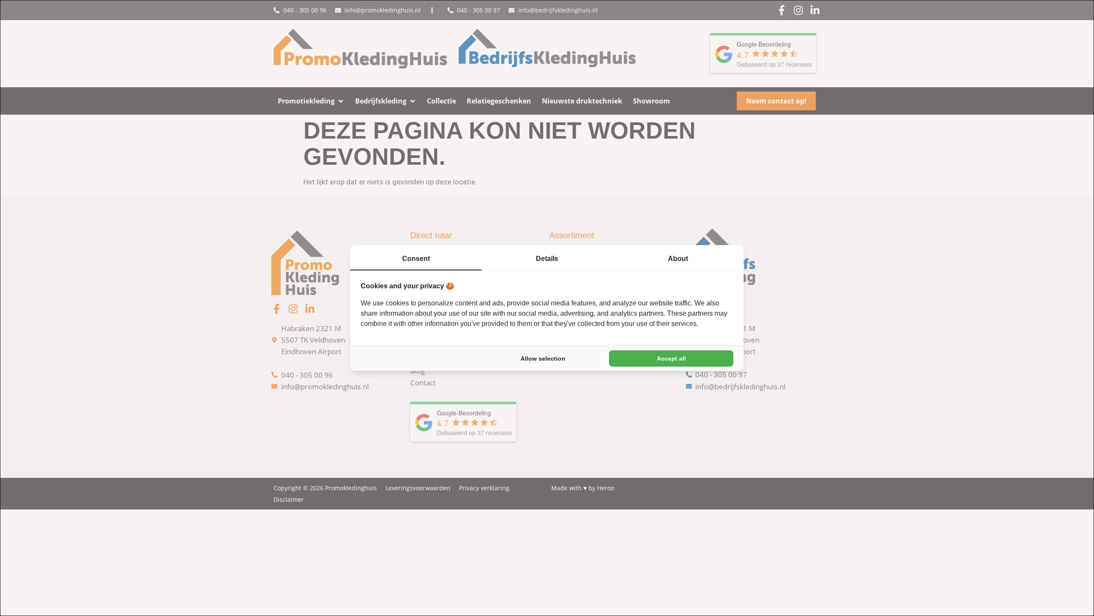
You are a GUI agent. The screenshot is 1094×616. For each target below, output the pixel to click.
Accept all (671, 358)
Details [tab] (547, 258)
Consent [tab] (416, 258)
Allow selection (543, 358)
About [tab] (678, 258)
